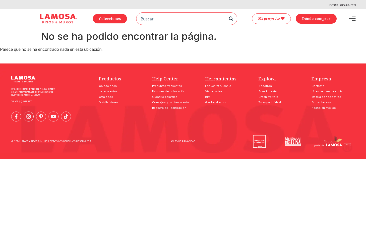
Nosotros (265, 86)
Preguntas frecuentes (167, 86)
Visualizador (213, 91)
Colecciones (108, 86)
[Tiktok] (66, 116)
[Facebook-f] (16, 116)
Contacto (317, 86)
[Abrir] (349, 19)
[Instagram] (29, 116)
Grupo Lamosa (321, 102)
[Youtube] (54, 116)
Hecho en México (323, 108)
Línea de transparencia (326, 91)
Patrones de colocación (168, 91)
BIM (207, 97)
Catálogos (106, 97)
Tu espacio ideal (269, 102)
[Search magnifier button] (231, 18)
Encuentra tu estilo (218, 86)
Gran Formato (267, 91)
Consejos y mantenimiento (170, 102)
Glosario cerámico (165, 97)
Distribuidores (109, 102)
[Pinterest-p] (41, 116)
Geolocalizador (215, 102)
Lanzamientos (108, 91)
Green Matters (268, 97)
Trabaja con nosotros (326, 97)
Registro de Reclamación (169, 108)
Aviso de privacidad (183, 141)
